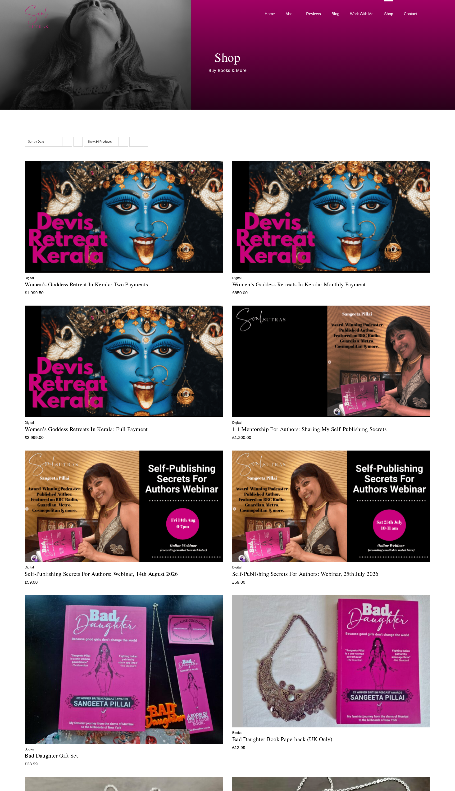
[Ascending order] (78, 142)
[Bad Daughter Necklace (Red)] (124, 780)
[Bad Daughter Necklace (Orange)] (331, 780)
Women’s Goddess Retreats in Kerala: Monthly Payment (299, 284)
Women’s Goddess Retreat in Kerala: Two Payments (86, 284)
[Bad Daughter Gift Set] (124, 598)
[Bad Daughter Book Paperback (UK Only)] (331, 598)
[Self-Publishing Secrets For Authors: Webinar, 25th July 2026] (331, 453)
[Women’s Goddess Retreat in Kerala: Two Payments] (124, 164)
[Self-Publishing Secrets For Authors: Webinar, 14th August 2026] (124, 453)
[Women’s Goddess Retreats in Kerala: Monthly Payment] (331, 164)
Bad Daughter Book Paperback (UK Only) (282, 739)
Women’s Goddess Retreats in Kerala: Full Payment (86, 429)
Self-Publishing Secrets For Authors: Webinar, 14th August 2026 (101, 573)
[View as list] (143, 141)
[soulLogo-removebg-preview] (36, 7)
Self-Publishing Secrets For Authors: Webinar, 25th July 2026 (305, 573)
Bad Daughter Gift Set (51, 755)
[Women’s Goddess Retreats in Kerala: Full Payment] (124, 309)
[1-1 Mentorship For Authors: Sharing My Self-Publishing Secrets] (331, 309)
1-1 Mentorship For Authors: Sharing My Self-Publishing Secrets (309, 429)
